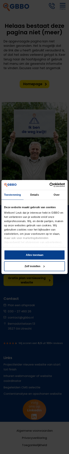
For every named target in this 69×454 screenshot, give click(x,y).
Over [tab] (57, 194)
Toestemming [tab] (12, 194)
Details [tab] (34, 194)
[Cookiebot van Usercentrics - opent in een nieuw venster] (49, 185)
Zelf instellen (32, 266)
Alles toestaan (34, 254)
